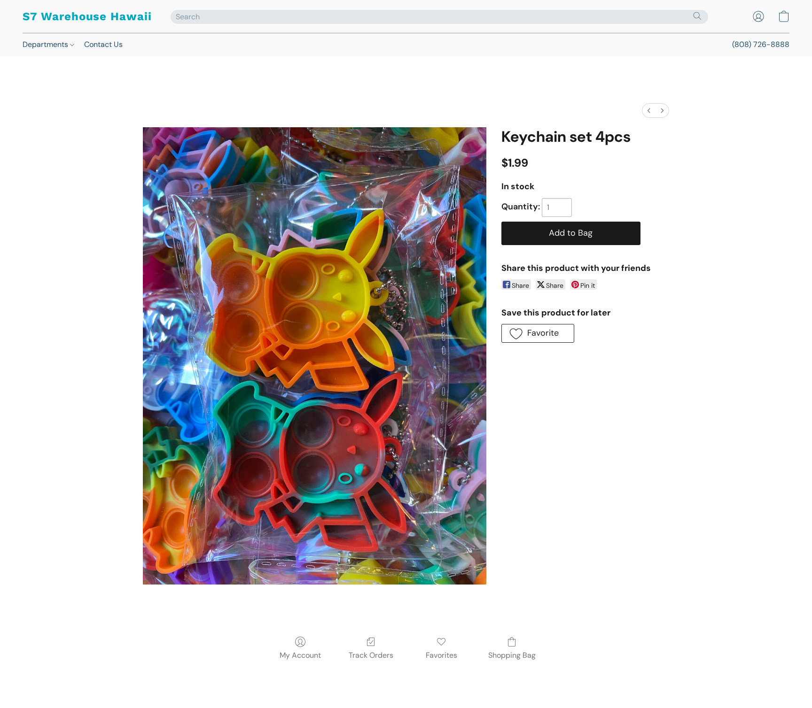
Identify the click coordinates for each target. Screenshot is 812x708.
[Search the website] (697, 16)
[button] (87, 16)
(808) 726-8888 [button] (760, 44)
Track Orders (371, 655)
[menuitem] (649, 110)
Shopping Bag (512, 655)
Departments (46, 44)
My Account (300, 655)
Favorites (441, 655)
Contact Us (103, 44)
